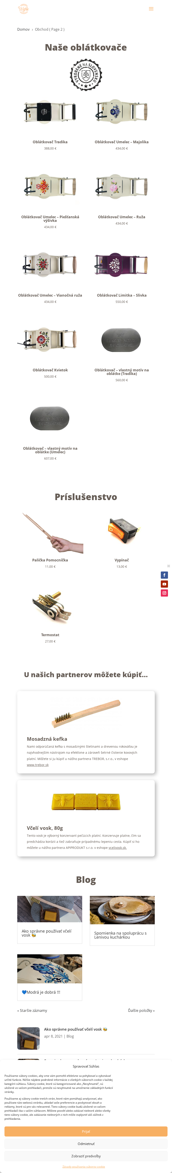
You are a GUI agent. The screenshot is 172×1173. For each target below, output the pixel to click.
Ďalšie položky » (141, 1010)
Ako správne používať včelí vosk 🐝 (46, 933)
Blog (70, 1036)
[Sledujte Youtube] (164, 584)
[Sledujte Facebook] (164, 575)
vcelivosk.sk (117, 848)
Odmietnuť (86, 1143)
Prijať (86, 1131)
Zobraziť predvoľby (86, 1156)
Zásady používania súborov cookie (83, 1167)
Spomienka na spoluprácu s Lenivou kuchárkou (120, 935)
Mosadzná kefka (47, 738)
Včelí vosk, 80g (45, 827)
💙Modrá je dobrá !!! (41, 992)
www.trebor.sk (38, 765)
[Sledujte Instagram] (164, 593)
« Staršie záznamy (32, 1010)
